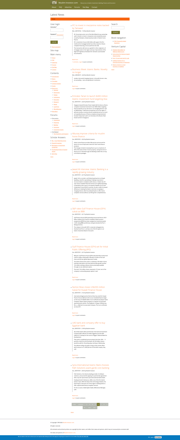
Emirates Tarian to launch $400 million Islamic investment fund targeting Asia (90, 97)
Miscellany (55, 111)
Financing (56, 122)
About (54, 7)
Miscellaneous (57, 109)
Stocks (54, 86)
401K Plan (54, 154)
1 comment (75, 62)
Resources (55, 88)
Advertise (68, 7)
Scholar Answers (56, 83)
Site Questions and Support (61, 134)
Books (55, 104)
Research (56, 102)
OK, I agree (151, 437)
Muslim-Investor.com (68, 422)
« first (74, 404)
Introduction (55, 76)
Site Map (86, 7)
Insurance (56, 127)
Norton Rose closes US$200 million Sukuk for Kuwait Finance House (88, 288)
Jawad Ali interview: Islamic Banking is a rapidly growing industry (90, 170)
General (56, 90)
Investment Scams (58, 129)
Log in (80, 62)
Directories (57, 92)
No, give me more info (82, 436)
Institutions (57, 97)
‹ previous (80, 404)
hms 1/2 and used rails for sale (121, 58)
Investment (57, 120)
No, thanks (158, 437)
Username (53, 27)
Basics (53, 79)
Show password (60, 34)
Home (53, 19)
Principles (54, 81)
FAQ (60, 7)
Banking (56, 125)
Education (56, 99)
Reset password (56, 47)
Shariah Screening (57, 143)
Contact (94, 7)
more (72, 412)
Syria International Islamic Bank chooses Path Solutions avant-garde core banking (90, 366)
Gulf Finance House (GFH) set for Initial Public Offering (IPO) (90, 248)
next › (89, 407)
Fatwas (55, 95)
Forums (77, 7)
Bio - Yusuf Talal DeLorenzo (59, 141)
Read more (75, 59)
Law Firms (56, 107)
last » (94, 407)
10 (84, 407)
